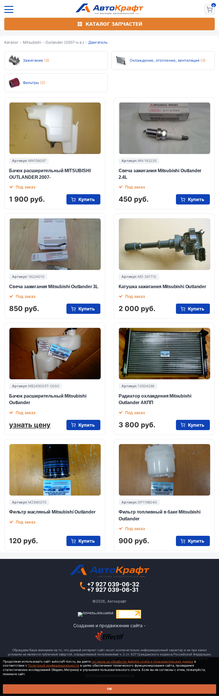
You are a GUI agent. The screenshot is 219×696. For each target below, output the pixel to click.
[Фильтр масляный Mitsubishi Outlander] (55, 470)
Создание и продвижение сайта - (109, 625)
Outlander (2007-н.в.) (64, 42)
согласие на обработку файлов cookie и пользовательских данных (142, 661)
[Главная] (110, 8)
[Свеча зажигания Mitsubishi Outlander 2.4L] (164, 128)
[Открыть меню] (8, 9)
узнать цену (29, 425)
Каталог (11, 42)
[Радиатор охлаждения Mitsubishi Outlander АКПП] (164, 353)
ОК (109, 689)
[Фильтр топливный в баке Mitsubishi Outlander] (164, 470)
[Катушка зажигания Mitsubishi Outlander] (164, 244)
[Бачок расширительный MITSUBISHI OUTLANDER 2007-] (55, 128)
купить (86, 199)
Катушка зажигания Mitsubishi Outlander (162, 286)
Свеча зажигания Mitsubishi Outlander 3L (53, 286)
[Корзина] (209, 9)
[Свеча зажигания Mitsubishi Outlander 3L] (55, 244)
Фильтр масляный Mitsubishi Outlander (52, 512)
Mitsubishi (32, 42)
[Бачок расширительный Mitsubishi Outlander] (55, 353)
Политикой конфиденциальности (53, 665)
